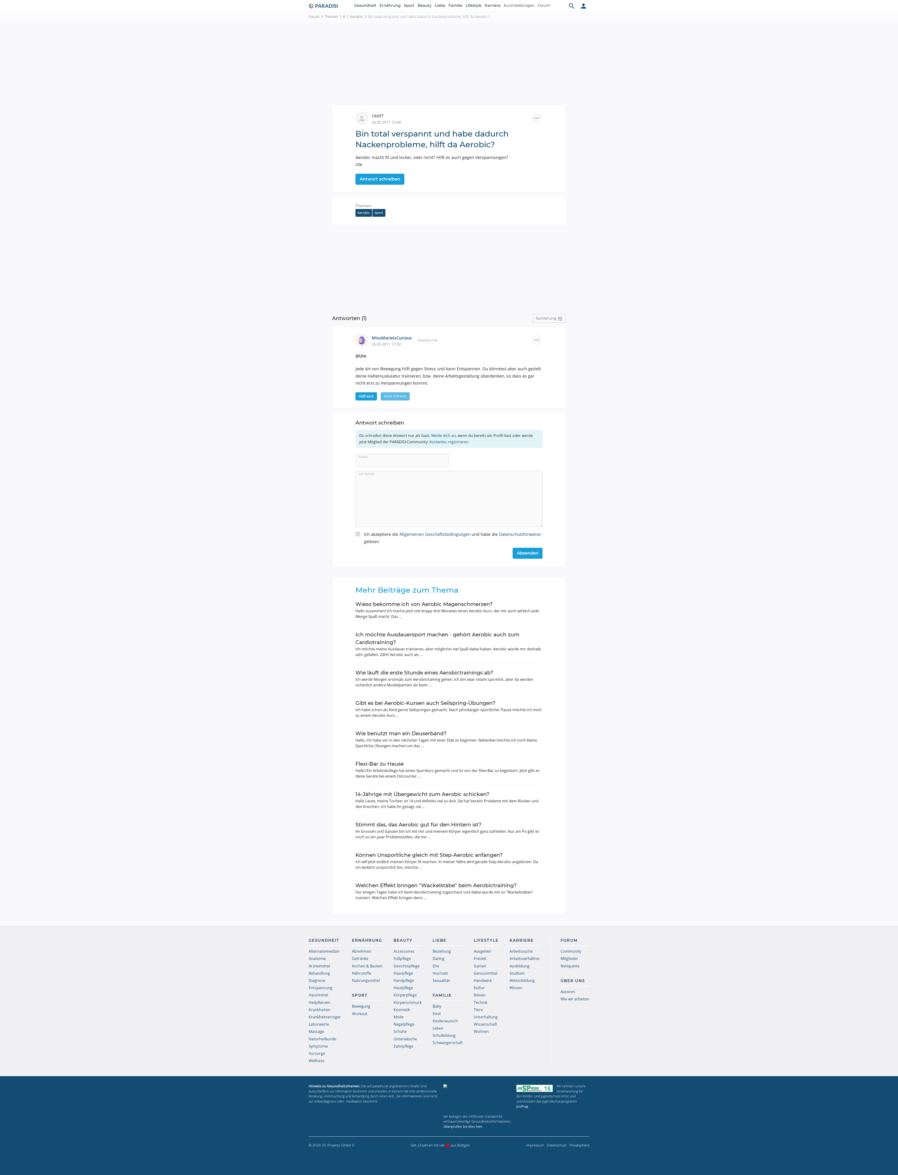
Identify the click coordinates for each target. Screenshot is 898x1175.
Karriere (492, 5)
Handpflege (404, 980)
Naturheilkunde (322, 1039)
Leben (438, 1028)
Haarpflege (403, 973)
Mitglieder (569, 958)
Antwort (366, 474)
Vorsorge (317, 1053)
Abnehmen (361, 951)
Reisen (479, 995)
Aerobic (356, 16)
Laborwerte (319, 1024)
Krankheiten (319, 1009)
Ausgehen (482, 951)
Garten (480, 966)
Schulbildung (444, 1035)
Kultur (479, 987)
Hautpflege (403, 987)
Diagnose (317, 980)
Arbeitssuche (521, 951)
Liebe (440, 5)
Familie (455, 5)
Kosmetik (402, 1009)
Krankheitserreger (325, 1017)
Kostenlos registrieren (449, 441)
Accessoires (404, 951)
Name (363, 457)
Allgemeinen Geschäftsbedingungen (435, 534)
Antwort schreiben (380, 179)
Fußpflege (402, 958)
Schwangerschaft (448, 1042)
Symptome (318, 1046)
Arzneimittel (319, 966)
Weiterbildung (522, 980)
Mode (399, 1017)
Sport (409, 5)
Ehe (436, 966)
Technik (480, 1002)
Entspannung (320, 987)
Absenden (527, 553)
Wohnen (481, 1031)
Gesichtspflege (407, 966)
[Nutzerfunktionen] (583, 6)
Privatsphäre (579, 1145)
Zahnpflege (403, 1046)
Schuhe (400, 1031)
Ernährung (390, 5)
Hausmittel (318, 995)
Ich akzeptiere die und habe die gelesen (452, 537)
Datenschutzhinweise (520, 534)
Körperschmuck (408, 1002)
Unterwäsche (405, 1039)
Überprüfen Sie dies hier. (463, 1126)
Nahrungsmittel (366, 980)
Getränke (360, 958)
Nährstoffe (361, 973)
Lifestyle (474, 5)
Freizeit (480, 958)
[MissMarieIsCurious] (363, 340)
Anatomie (317, 958)
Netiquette (570, 966)
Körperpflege (405, 995)
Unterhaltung (486, 1017)
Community (571, 951)
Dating (438, 958)
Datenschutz (557, 1145)
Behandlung (319, 973)
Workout (359, 1013)
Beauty (424, 5)
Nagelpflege (404, 1024)
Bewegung (361, 1006)
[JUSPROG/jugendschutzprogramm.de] (534, 1088)
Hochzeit (440, 973)
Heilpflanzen (319, 1002)
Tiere (478, 1009)
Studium (517, 973)
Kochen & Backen (367, 966)
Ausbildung (519, 966)
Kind (437, 1013)
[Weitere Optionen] (537, 118)
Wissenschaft (485, 1024)
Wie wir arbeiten (575, 999)
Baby (437, 1006)
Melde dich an (443, 435)
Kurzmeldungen (519, 5)
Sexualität (441, 980)
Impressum (535, 1145)
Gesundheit (365, 5)
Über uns (573, 981)
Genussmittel (485, 973)
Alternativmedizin (324, 951)
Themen (331, 16)
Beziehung (442, 951)
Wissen (516, 987)
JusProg (522, 1106)
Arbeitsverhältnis (525, 958)
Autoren (568, 991)
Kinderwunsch (445, 1021)
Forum (544, 5)
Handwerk (483, 980)
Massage (316, 1031)
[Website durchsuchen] (572, 6)
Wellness (316, 1060)
